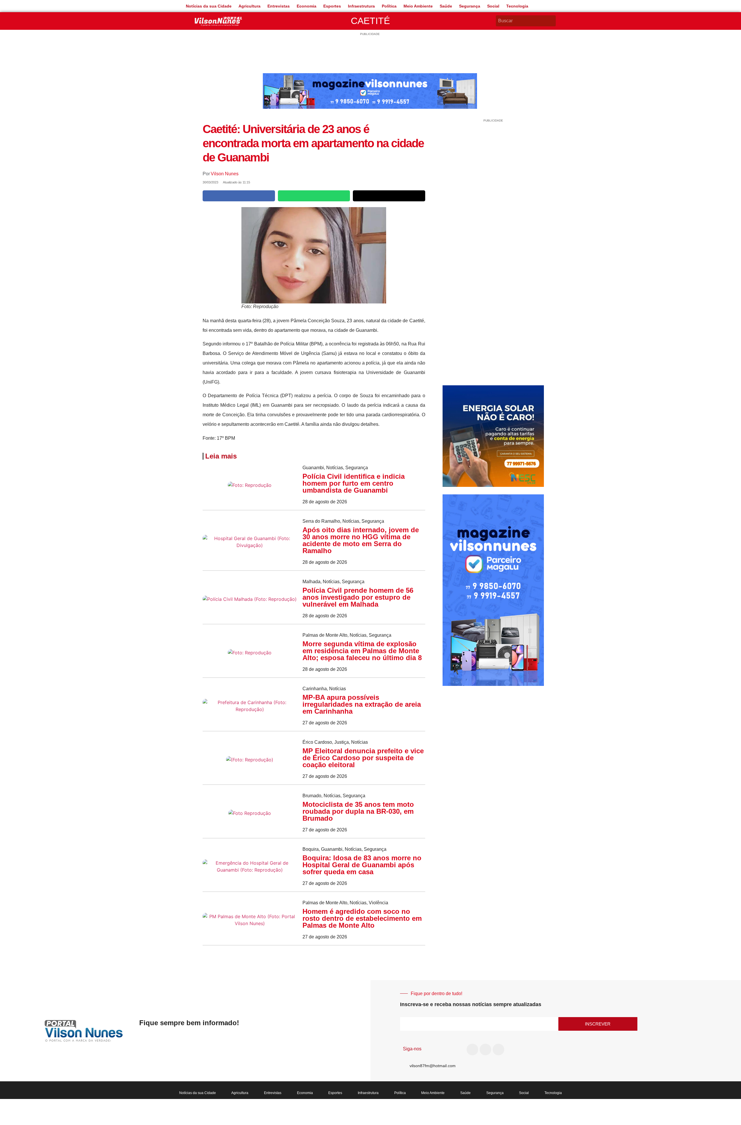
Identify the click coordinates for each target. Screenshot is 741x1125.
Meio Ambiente (418, 6)
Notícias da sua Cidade (209, 6)
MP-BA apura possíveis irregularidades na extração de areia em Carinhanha (361, 704)
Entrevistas (278, 6)
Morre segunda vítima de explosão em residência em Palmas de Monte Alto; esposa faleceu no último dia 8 (362, 651)
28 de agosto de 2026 (324, 501)
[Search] (552, 20)
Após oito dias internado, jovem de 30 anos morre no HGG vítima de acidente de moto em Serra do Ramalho (360, 540)
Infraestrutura (361, 6)
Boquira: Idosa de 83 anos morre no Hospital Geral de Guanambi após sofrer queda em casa (361, 865)
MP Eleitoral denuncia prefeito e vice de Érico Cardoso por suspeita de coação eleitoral (363, 758)
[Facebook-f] (472, 1049)
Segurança (469, 6)
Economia (306, 6)
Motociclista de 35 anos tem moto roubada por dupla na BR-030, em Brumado (358, 811)
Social (493, 6)
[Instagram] (485, 1049)
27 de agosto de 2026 (324, 722)
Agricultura (250, 6)
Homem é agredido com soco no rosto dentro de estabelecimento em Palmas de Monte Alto (362, 918)
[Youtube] (498, 1049)
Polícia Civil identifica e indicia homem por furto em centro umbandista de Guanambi (353, 483)
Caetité (370, 21)
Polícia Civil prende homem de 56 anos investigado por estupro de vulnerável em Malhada (357, 597)
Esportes (332, 6)
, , (335, 467)
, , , (344, 849)
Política (389, 6)
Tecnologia (517, 6)
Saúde (446, 6)
